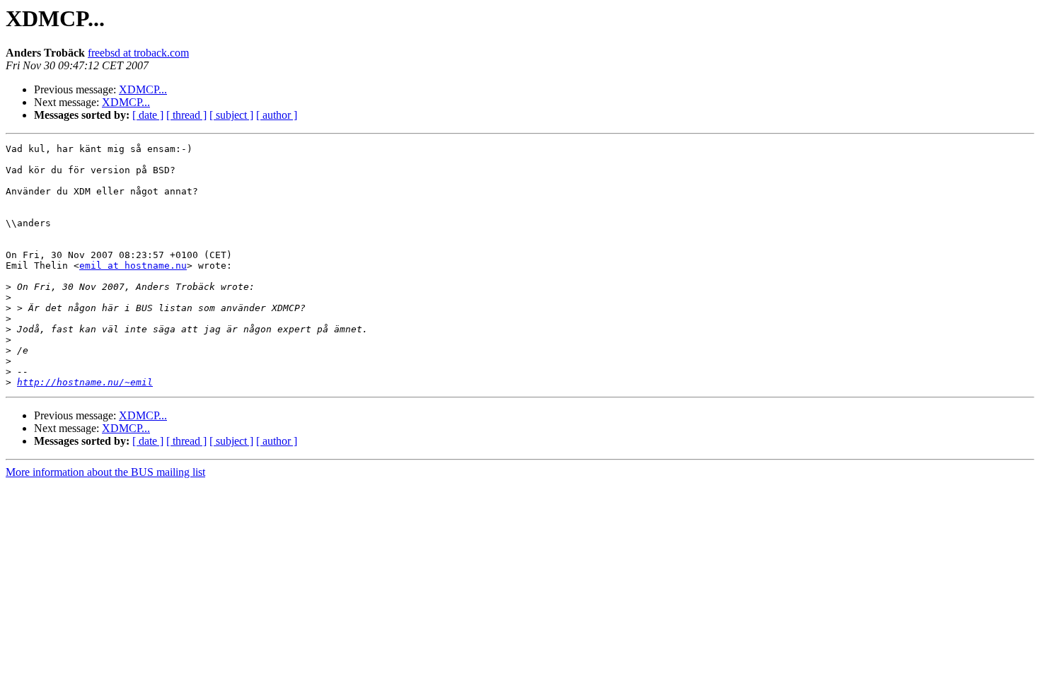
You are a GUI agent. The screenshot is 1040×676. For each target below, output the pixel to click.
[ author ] (276, 115)
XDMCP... (143, 89)
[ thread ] (186, 115)
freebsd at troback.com (138, 53)
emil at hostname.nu (133, 265)
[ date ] (147, 115)
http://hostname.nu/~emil (85, 382)
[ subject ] (231, 115)
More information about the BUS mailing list (105, 472)
